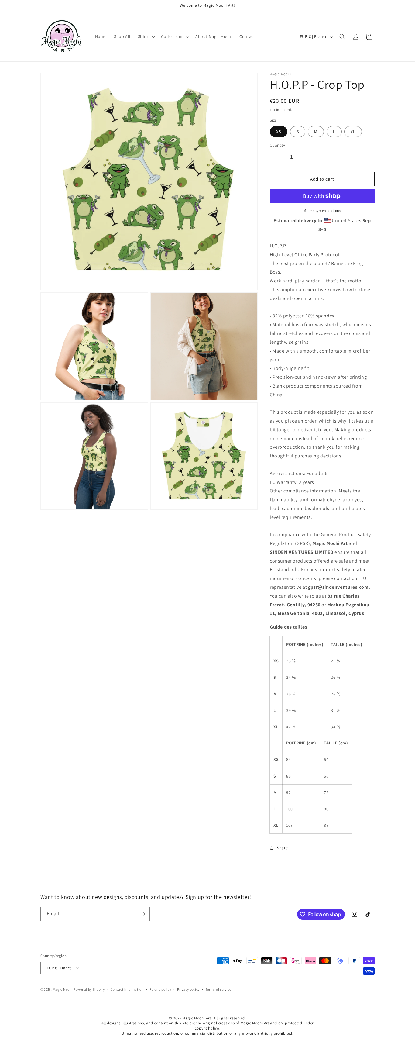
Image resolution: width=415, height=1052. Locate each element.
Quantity (277, 145)
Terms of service (218, 989)
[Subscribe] (142, 914)
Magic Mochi (63, 989)
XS (278, 131)
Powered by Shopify (89, 989)
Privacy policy (188, 989)
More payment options (322, 210)
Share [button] (282, 847)
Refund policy (160, 989)
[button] (146, 36)
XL (353, 131)
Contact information (127, 989)
